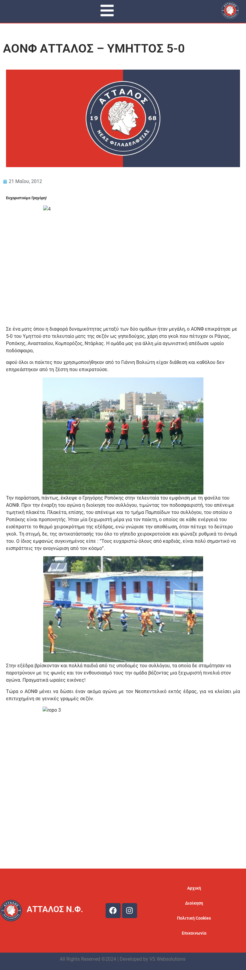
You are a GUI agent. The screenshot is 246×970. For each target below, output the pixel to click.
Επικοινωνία (194, 933)
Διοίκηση (194, 903)
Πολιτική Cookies (194, 918)
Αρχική (194, 888)
